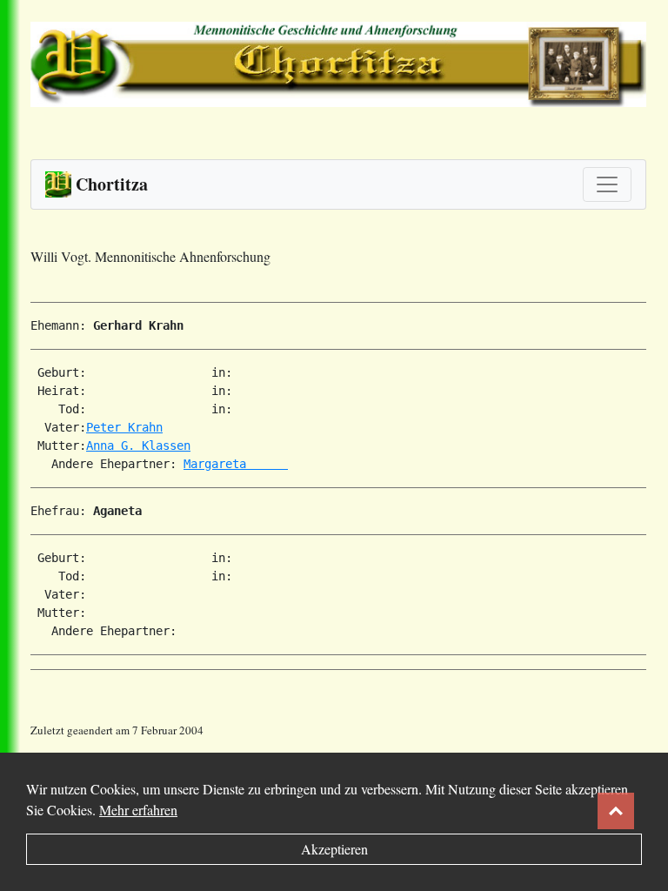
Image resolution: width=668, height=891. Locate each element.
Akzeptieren (334, 849)
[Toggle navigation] (607, 184)
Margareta (236, 464)
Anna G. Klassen (138, 445)
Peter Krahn (124, 427)
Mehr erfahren (138, 810)
